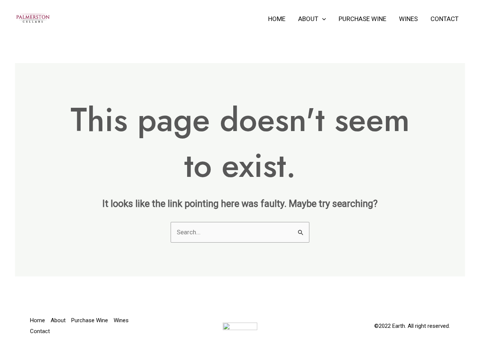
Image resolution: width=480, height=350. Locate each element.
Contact (444, 19)
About (308, 19)
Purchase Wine (362, 19)
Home (276, 19)
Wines (408, 19)
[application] (322, 19)
